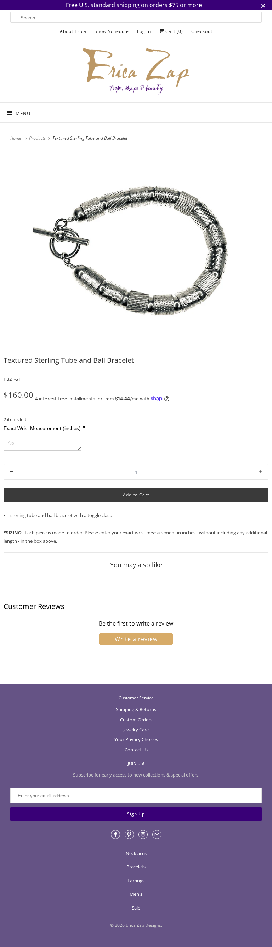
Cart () (173, 31)
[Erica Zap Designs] (136, 72)
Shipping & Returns (136, 709)
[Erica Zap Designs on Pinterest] (129, 834)
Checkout (201, 31)
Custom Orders (136, 719)
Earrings (136, 880)
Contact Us (136, 749)
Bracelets (136, 867)
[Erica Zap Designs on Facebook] (115, 834)
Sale (136, 908)
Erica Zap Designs (143, 925)
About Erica (73, 31)
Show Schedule (112, 31)
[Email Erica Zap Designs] (157, 834)
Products (38, 138)
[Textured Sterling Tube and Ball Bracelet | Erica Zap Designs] (136, 249)
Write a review (136, 639)
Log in (144, 31)
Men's (136, 894)
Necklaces (136, 853)
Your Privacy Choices (136, 739)
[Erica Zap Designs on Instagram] (143, 834)
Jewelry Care (136, 729)
